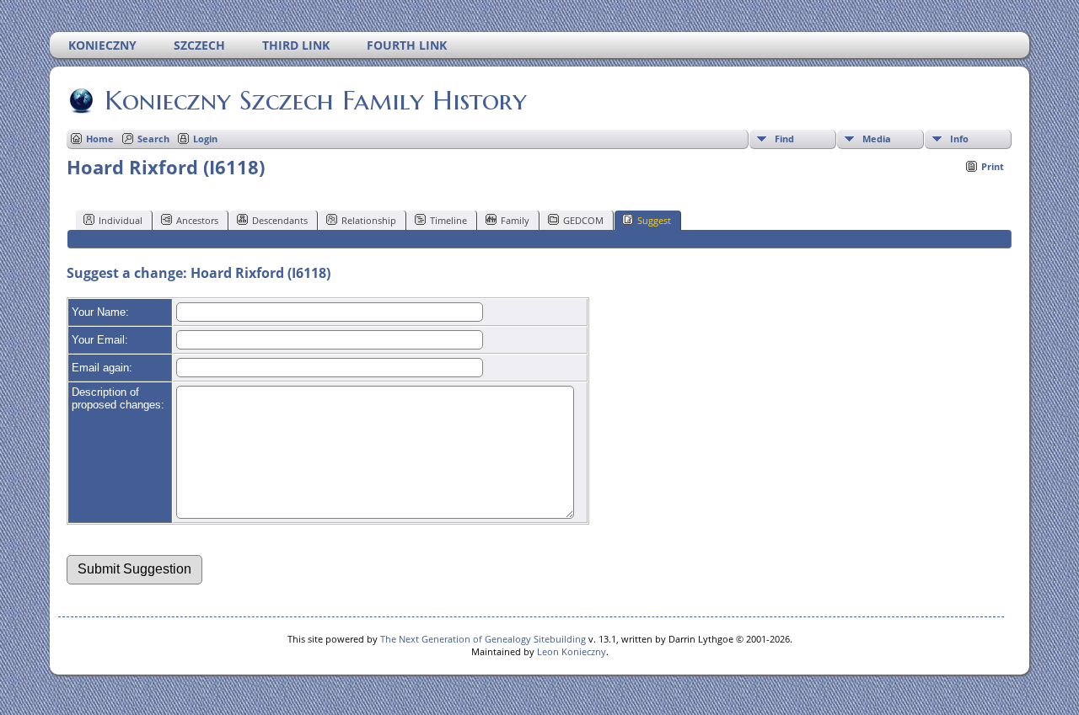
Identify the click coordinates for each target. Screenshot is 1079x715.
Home (100, 138)
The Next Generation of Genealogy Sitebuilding (483, 638)
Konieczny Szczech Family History (316, 100)
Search (153, 138)
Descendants (280, 220)
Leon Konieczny (571, 651)
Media (876, 138)
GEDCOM (583, 220)
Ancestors (197, 220)
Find (784, 138)
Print (992, 166)
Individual (120, 220)
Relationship (368, 220)
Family (515, 220)
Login (205, 138)
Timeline (448, 220)
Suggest (654, 220)
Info (959, 138)
